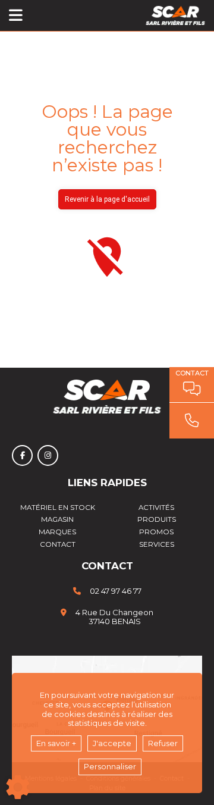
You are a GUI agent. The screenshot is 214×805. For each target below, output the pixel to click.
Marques (57, 532)
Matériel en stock (57, 507)
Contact (57, 544)
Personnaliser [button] (110, 766)
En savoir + (56, 743)
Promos (156, 532)
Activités (156, 507)
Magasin (57, 519)
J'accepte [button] (112, 743)
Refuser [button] (163, 743)
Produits (156, 519)
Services (156, 544)
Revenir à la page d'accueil (107, 199)
